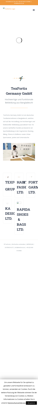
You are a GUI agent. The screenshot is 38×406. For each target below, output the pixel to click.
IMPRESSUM (30, 244)
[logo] (19, 77)
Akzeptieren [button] (31, 403)
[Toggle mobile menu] (34, 10)
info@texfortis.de (19, 3)
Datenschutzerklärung (17, 403)
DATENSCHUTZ (9, 247)
